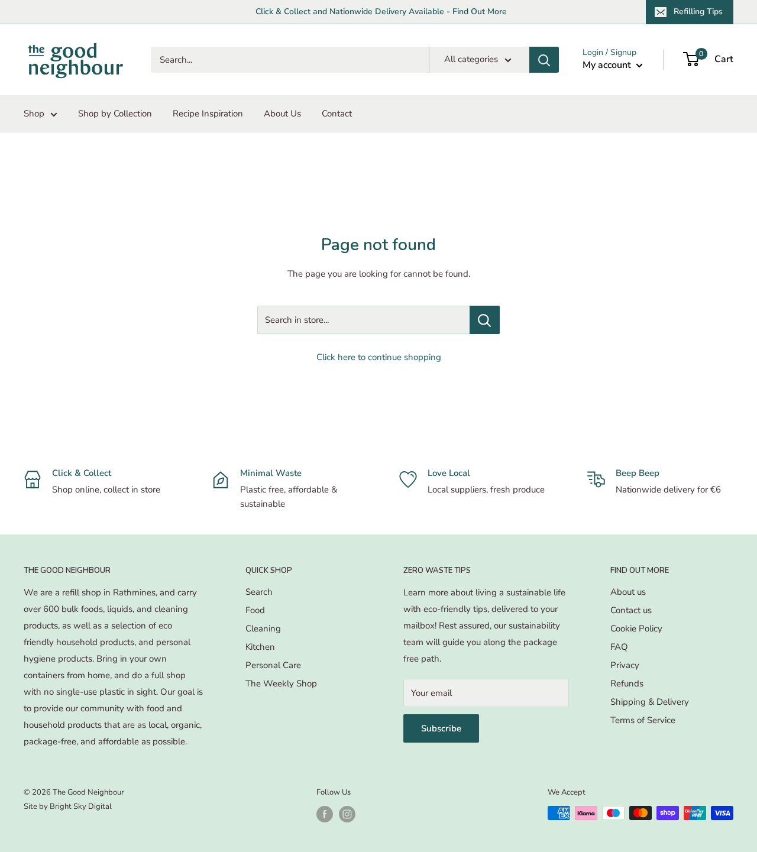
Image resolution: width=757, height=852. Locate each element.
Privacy (624, 665)
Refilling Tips (698, 11)
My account (608, 65)
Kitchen (260, 647)
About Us (282, 113)
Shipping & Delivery (649, 702)
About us (628, 592)
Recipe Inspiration (208, 113)
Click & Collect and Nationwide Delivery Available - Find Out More (381, 11)
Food (255, 610)
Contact (337, 113)
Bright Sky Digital (81, 806)
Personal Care (273, 665)
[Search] (544, 60)
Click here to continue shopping (378, 357)
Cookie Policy (636, 628)
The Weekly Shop (281, 683)
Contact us (631, 610)
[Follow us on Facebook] (324, 814)
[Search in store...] (485, 320)
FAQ (619, 647)
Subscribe (441, 728)
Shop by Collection (115, 113)
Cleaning (263, 628)
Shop (34, 113)
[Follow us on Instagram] (347, 814)
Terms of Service (642, 720)
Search (259, 592)
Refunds (626, 683)
